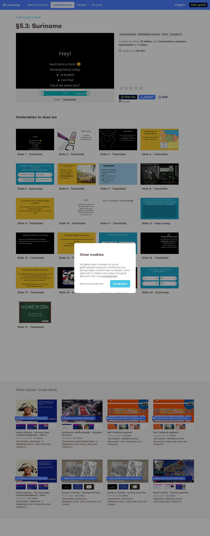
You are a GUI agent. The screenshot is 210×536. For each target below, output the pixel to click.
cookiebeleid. (109, 276)
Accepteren (120, 283)
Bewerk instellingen (92, 283)
